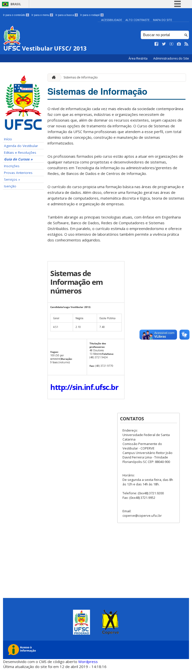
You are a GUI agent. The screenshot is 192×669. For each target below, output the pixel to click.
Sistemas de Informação (81, 77)
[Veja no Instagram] (179, 44)
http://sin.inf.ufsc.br (84, 387)
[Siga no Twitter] (164, 44)
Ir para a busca (66, 14)
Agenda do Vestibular (21, 146)
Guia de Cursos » (18, 159)
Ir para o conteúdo (15, 14)
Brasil (15, 4)
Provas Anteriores (18, 172)
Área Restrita (138, 58)
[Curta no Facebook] (156, 44)
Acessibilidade (111, 20)
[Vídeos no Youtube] (172, 44)
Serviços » (12, 179)
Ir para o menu (42, 14)
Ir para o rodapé (91, 14)
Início (8, 139)
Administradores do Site (171, 58)
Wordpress (88, 661)
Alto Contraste (138, 20)
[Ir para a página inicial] (52, 77)
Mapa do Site (162, 20)
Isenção (10, 186)
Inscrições (12, 166)
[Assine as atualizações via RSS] (186, 44)
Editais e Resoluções (20, 152)
